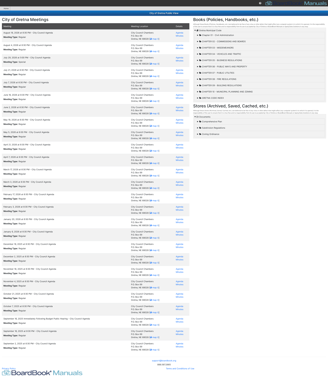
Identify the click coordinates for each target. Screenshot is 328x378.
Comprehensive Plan (211, 121)
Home (6, 8)
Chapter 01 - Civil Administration (217, 35)
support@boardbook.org (164, 360)
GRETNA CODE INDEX (212, 98)
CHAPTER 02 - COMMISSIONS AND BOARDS (223, 41)
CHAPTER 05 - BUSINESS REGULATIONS (221, 60)
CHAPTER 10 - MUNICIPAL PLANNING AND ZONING (227, 91)
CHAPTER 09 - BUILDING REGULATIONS (221, 85)
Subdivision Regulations (213, 128)
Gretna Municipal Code (209, 30)
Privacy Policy (9, 368)
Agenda (179, 32)
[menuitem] (260, 3)
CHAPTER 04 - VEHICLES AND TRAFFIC (221, 54)
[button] (260, 3)
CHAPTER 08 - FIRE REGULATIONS (218, 79)
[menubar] (164, 3)
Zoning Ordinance (210, 134)
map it (155, 39)
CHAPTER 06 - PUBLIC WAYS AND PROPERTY (224, 66)
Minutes (179, 35)
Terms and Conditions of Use (180, 368)
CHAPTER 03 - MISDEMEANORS (217, 47)
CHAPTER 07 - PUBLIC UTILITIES (217, 73)
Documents (204, 116)
